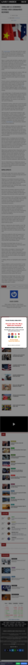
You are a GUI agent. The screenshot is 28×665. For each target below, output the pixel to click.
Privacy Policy (24, 663)
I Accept (18, 663)
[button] (24, 2)
